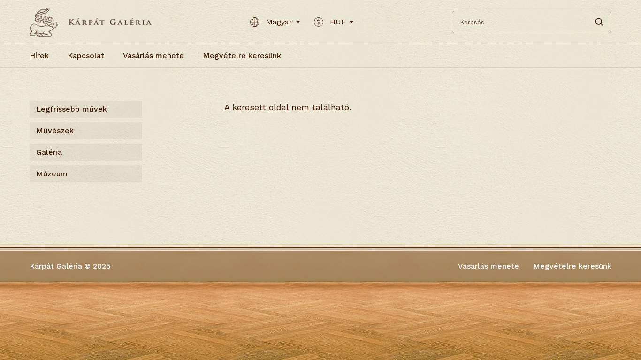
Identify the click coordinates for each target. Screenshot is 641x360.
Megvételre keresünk (242, 55)
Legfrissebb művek (71, 109)
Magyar (279, 21)
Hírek (39, 55)
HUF (338, 21)
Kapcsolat (86, 55)
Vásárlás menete (153, 55)
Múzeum (52, 173)
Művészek (55, 130)
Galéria (49, 152)
